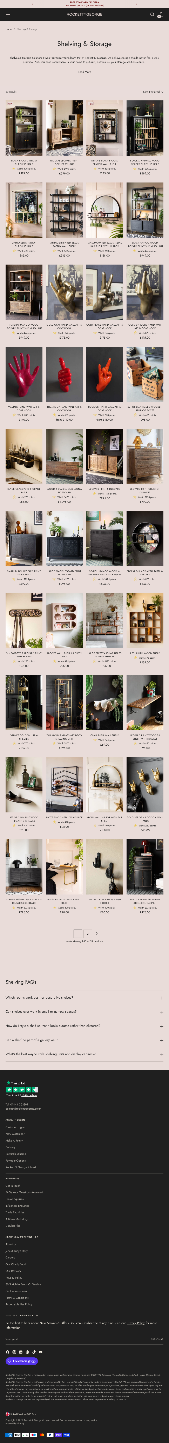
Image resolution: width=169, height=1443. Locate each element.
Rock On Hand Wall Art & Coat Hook (104, 408)
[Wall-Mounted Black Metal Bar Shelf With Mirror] (104, 210)
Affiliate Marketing (17, 1219)
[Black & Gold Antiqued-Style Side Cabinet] (145, 867)
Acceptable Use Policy (19, 1304)
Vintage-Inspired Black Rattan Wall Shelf (64, 244)
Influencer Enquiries (17, 1206)
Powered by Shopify (15, 1423)
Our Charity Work (16, 1264)
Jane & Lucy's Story (17, 1251)
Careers (10, 1257)
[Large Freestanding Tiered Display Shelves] (104, 620)
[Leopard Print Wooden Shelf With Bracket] (145, 702)
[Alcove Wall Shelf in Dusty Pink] (64, 620)
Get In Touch (13, 1186)
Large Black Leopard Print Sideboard (64, 573)
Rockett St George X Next (21, 1167)
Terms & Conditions (17, 1298)
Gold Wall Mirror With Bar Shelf (104, 819)
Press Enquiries (14, 1199)
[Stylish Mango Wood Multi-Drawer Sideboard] (24, 867)
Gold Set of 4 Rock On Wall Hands (145, 819)
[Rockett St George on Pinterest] (27, 1352)
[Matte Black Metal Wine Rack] (64, 784)
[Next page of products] (96, 934)
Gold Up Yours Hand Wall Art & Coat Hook (145, 326)
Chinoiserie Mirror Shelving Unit (24, 244)
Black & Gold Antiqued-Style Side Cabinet (145, 901)
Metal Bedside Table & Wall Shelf (64, 901)
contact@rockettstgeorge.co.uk (23, 1108)
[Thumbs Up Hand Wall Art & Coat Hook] (64, 374)
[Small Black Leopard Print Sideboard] (24, 538)
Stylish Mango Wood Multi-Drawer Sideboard (24, 901)
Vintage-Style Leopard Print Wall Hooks (24, 655)
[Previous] (32, 4)
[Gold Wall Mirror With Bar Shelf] (104, 784)
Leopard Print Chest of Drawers (145, 490)
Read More (84, 72)
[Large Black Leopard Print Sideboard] (64, 538)
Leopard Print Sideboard (104, 489)
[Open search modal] (152, 14)
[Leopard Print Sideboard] (104, 456)
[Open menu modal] (8, 14)
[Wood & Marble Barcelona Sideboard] (64, 456)
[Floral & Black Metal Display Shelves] (145, 538)
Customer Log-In (15, 1127)
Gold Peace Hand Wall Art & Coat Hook (104, 326)
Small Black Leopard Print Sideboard (24, 573)
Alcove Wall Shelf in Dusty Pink (64, 655)
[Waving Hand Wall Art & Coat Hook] (24, 374)
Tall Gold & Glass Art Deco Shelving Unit (64, 737)
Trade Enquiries (15, 1212)
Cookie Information (17, 1291)
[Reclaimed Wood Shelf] (145, 620)
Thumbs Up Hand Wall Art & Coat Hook (64, 408)
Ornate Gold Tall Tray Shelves (24, 737)
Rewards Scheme (16, 1154)
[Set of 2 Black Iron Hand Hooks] (104, 867)
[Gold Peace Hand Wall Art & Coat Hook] (104, 292)
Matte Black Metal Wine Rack (64, 817)
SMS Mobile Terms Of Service (23, 1284)
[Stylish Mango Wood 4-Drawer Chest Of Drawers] (104, 538)
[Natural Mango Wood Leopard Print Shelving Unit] (24, 292)
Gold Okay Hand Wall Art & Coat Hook (64, 326)
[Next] (136, 4)
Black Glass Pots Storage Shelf (23, 490)
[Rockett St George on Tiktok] (34, 1352)
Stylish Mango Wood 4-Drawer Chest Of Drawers (104, 573)
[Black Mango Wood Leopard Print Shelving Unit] (145, 210)
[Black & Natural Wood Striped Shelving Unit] (145, 128)
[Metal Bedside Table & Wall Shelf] (64, 867)
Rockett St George (32, 1420)
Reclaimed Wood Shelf (145, 653)
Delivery (10, 1147)
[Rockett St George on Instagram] (14, 1352)
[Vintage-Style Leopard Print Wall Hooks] (24, 620)
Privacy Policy (14, 1278)
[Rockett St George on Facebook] (8, 1352)
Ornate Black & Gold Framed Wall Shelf (104, 162)
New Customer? (15, 1134)
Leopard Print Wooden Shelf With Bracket (145, 737)
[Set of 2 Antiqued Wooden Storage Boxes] (145, 374)
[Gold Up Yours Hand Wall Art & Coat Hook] (145, 292)
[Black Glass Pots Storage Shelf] (24, 456)
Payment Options (16, 1160)
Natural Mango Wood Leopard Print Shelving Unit (24, 326)
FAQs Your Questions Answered (24, 1192)
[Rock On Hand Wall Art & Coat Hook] (104, 374)
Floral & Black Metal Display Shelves (145, 573)
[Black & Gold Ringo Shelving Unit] (24, 128)
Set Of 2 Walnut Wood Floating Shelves (24, 819)
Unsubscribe (13, 1226)
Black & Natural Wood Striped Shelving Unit (145, 162)
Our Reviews (13, 1271)
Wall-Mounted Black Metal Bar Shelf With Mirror (105, 244)
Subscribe (157, 1339)
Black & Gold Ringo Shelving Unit (24, 162)
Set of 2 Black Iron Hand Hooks (104, 901)
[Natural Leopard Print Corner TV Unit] (64, 128)
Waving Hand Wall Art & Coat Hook (24, 408)
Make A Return (14, 1140)
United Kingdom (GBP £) (22, 1414)
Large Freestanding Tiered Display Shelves (105, 655)
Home (9, 29)
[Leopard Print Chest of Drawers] (145, 456)
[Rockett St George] (84, 14)
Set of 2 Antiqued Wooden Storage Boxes (145, 408)
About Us (11, 1244)
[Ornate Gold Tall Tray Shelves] (24, 702)
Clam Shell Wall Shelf (104, 735)
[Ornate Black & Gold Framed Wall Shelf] (104, 128)
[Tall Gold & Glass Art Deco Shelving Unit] (64, 702)
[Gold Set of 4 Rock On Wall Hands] (145, 784)
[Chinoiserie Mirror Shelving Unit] (24, 210)
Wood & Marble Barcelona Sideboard (64, 490)
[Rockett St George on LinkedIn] (21, 1352)
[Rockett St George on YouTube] (41, 1352)
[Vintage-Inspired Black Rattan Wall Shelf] (64, 210)
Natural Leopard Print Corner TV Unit (64, 162)
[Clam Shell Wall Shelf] (104, 702)
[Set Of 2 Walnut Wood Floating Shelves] (24, 784)
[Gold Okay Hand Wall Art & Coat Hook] (64, 292)
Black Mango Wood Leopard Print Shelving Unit (145, 244)
